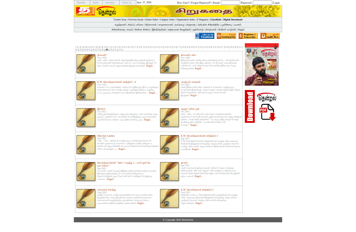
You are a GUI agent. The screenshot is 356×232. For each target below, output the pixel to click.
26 (174, 47)
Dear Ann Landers (106, 135)
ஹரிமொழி (198, 29)
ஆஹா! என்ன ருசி (190, 109)
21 (152, 47)
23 (161, 47)
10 (104, 47)
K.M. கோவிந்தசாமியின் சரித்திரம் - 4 (116, 82)
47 (98, 49)
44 (85, 49)
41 (240, 47)
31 (196, 47)
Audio (96, 2)
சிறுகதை (191, 24)
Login (276, 2)
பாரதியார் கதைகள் (191, 82)
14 (122, 47)
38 (226, 47)
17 (135, 47)
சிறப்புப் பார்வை (135, 24)
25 (170, 47)
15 (126, 47)
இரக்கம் (101, 109)
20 (148, 47)
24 (165, 47)
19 (144, 47)
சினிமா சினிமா (142, 29)
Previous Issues (135, 19)
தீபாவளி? (102, 55)
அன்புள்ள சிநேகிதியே (209, 24)
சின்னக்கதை (118, 29)
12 (113, 47)
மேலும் (241, 29)
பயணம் (237, 24)
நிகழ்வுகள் (211, 29)
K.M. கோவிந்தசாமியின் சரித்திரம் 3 (199, 135)
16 (131, 47)
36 (218, 47)
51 (115, 49)
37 (222, 47)
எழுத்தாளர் (120, 24)
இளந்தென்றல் (159, 29)
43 (80, 49)
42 (76, 49)
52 (120, 49)
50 (111, 49)
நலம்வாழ (180, 24)
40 (235, 47)
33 (205, 47)
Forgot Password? (201, 2)
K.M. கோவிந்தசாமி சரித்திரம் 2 (197, 189)
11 (109, 47)
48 (102, 49)
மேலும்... (150, 65)
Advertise (109, 2)
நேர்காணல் (151, 24)
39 (231, 47)
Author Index (151, 19)
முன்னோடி (227, 24)
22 (157, 47)
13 (117, 47)
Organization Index (186, 19)
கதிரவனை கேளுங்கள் (179, 29)
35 (213, 47)
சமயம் (130, 29)
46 (94, 49)
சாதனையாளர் (166, 24)
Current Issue (120, 19)
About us (126, 2)
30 (192, 47)
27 (179, 47)
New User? (183, 2)
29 (187, 47)
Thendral (81, 2)
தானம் (184, 162)
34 (209, 47)
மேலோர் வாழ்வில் (227, 29)
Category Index (167, 19)
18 (139, 47)
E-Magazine (202, 19)
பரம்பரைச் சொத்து (106, 189)
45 (89, 49)
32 (200, 47)
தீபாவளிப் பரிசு (188, 55)
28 (183, 47)
